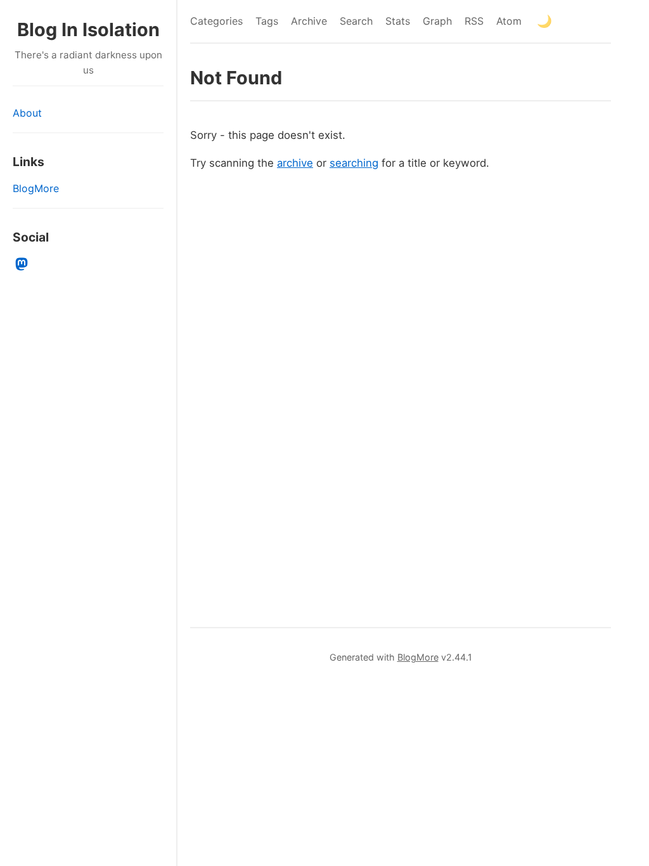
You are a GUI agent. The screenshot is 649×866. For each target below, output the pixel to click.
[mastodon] (22, 264)
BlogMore (36, 188)
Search (356, 21)
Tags (266, 21)
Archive (309, 21)
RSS (474, 21)
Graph (437, 21)
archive (295, 163)
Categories (216, 21)
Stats (397, 21)
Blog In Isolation (88, 29)
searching (354, 163)
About (27, 113)
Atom (509, 21)
